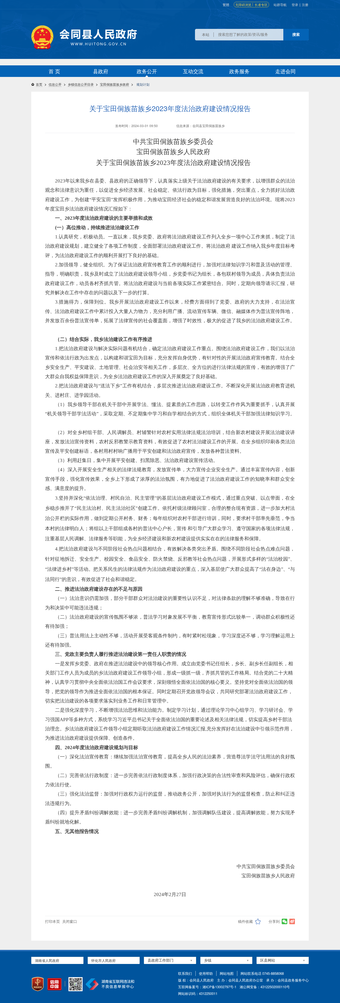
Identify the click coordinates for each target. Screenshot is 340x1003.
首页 (39, 84)
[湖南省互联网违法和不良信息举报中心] (110, 984)
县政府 (100, 71)
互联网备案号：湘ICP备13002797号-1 (207, 986)
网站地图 (227, 973)
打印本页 (52, 921)
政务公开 (147, 71)
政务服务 (239, 71)
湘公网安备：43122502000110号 (265, 986)
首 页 (54, 71)
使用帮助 (206, 973)
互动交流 (193, 71)
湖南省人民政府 (47, 960)
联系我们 (185, 973)
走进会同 (285, 71)
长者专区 (261, 4)
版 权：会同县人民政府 (196, 980)
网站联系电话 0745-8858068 (262, 973)
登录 (295, 4)
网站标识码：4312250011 (197, 993)
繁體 (226, 4)
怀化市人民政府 (103, 960)
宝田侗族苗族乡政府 (114, 84)
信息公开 (55, 84)
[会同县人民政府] (84, 37)
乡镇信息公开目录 (81, 84)
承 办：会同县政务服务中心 (287, 980)
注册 (305, 4)
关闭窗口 (69, 921)
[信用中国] (54, 984)
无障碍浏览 (243, 4)
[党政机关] (37, 984)
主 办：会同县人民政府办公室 (240, 980)
